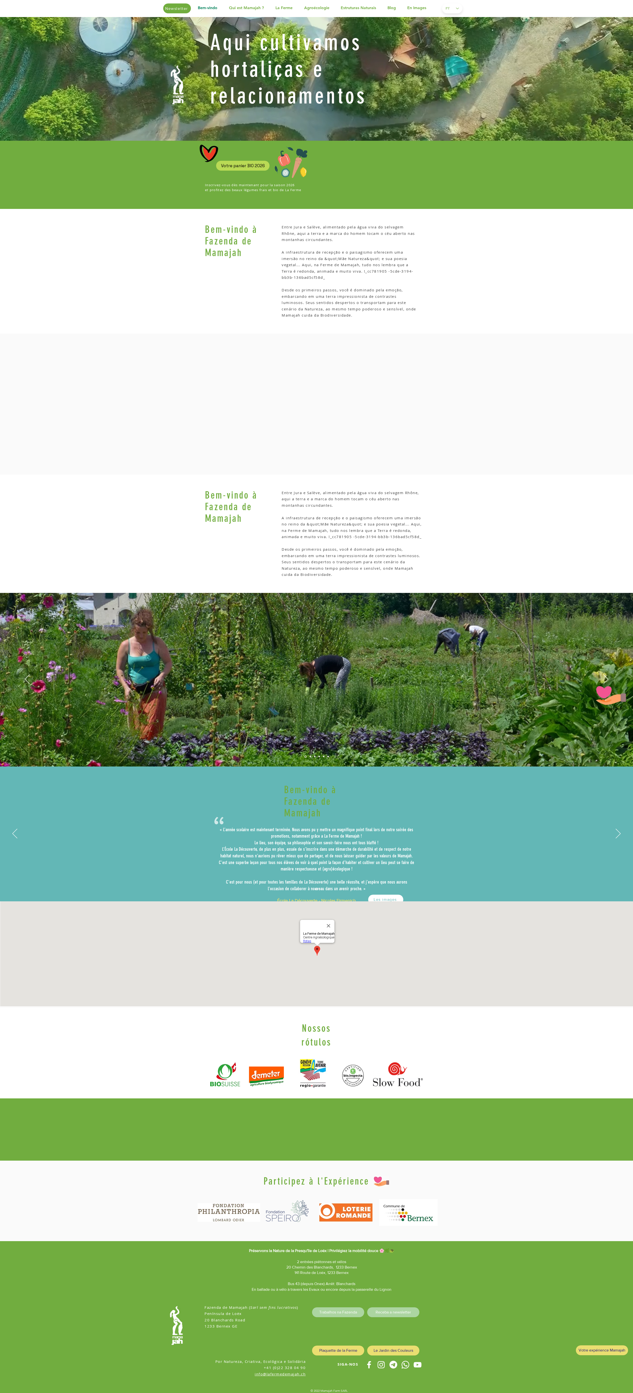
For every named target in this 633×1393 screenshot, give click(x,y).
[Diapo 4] (323, 756)
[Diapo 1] (305, 756)
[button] (249, 7)
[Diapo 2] (310, 756)
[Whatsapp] (405, 1365)
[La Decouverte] (317, 889)
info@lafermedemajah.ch (280, 1374)
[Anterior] (28, 79)
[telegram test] (393, 1365)
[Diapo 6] (315, 756)
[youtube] (417, 1365)
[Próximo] (605, 79)
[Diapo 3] (319, 756)
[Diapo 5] (328, 756)
